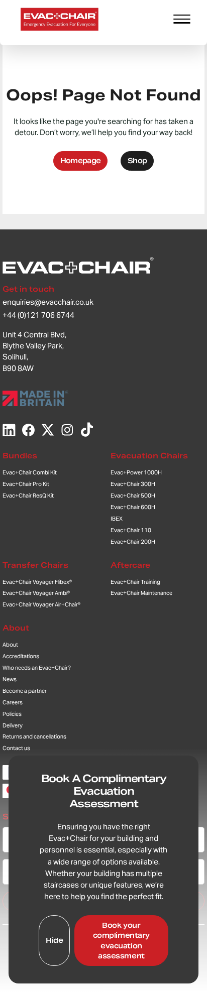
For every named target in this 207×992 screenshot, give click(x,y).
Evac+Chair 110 (131, 530)
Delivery (13, 725)
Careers (13, 702)
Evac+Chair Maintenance (141, 592)
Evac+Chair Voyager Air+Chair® (41, 604)
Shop (137, 160)
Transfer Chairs (35, 565)
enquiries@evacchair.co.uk (48, 302)
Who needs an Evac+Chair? (37, 667)
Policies (12, 713)
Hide (54, 940)
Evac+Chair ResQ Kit (28, 495)
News (10, 679)
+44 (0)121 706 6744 (38, 315)
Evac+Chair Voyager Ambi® (36, 592)
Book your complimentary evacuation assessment (121, 941)
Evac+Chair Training (135, 581)
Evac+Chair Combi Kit (30, 472)
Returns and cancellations (34, 736)
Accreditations (21, 656)
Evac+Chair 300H (133, 483)
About (16, 628)
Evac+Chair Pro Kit (26, 483)
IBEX (117, 518)
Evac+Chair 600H (133, 507)
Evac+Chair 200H (133, 541)
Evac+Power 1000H (136, 472)
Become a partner (25, 690)
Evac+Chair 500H (133, 495)
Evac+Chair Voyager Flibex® (37, 581)
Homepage (80, 160)
